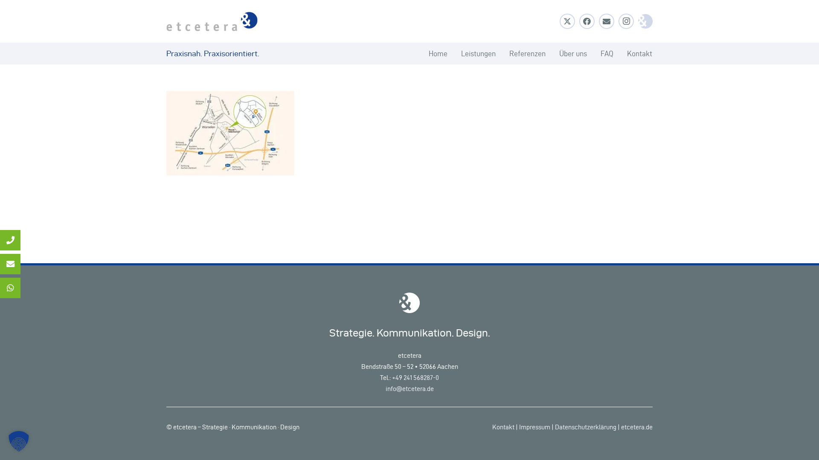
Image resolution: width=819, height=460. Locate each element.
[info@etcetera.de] (10, 264)
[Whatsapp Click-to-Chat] (10, 288)
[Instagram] (626, 21)
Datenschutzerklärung (585, 427)
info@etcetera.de (410, 388)
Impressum (534, 427)
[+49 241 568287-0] (10, 240)
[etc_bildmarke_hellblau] (645, 21)
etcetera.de (637, 427)
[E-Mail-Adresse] (606, 21)
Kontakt (503, 427)
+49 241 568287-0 (415, 377)
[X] (567, 21)
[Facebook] (587, 21)
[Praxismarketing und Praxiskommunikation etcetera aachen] (212, 21)
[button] (19, 441)
